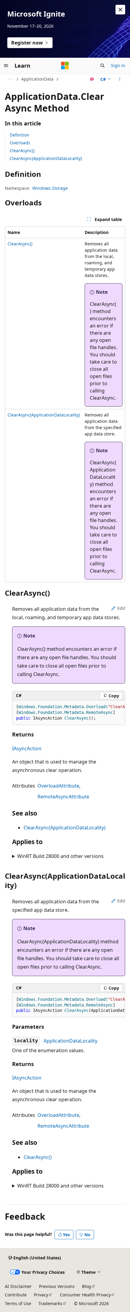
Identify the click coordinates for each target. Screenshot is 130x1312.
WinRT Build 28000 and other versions (60, 856)
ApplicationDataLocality (70, 1040)
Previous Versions (57, 1286)
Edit (121, 608)
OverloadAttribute (58, 785)
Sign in (118, 65)
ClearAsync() (22, 150)
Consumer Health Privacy (85, 1295)
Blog (86, 1286)
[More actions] (120, 79)
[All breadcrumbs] (10, 79)
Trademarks (50, 1303)
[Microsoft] (65, 65)
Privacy (41, 1295)
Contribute (16, 1295)
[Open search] (102, 65)
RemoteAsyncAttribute (63, 796)
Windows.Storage (50, 188)
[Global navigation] (6, 65)
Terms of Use (18, 1303)
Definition (19, 135)
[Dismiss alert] (120, 9)
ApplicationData (37, 79)
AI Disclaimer (18, 1286)
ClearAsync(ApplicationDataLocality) (46, 158)
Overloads (20, 143)
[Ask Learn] (92, 79)
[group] (68, 712)
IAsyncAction (26, 748)
